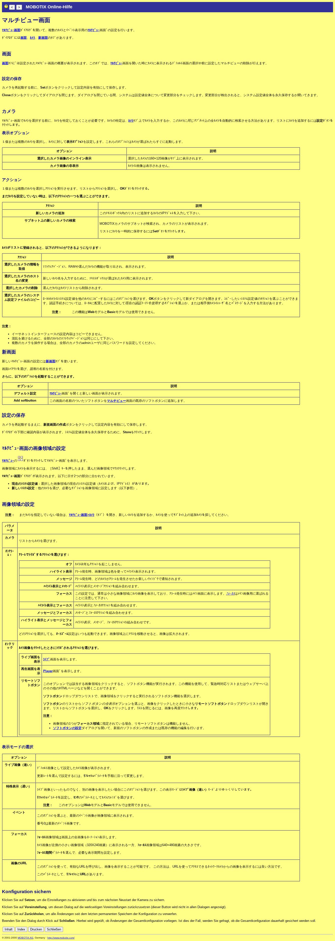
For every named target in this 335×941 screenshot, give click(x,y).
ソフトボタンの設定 (67, 728)
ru (331, 929)
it (322, 929)
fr (319, 929)
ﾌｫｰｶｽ (230, 593)
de (303, 929)
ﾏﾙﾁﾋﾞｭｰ (94, 30)
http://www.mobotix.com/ (61, 937)
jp (326, 929)
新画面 (43, 37)
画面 (23, 37)
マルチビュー (116, 401)
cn (298, 929)
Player (48, 671)
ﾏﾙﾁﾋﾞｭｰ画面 (11, 30)
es (314, 929)
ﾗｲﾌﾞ (46, 659)
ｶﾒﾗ (32, 37)
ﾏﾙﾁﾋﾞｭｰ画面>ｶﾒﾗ (81, 515)
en (308, 929)
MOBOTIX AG (25, 937)
